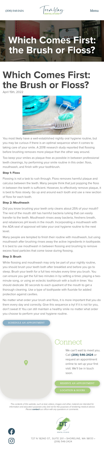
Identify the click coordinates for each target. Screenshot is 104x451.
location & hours (72, 390)
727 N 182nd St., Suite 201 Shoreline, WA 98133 (62, 438)
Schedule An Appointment (26, 322)
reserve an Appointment (77, 383)
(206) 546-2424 (82, 355)
